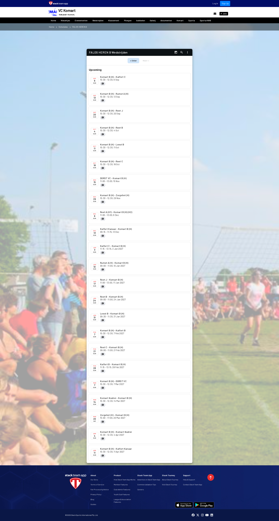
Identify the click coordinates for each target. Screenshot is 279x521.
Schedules (63, 27)
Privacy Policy (96, 494)
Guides (93, 504)
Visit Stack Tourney (169, 484)
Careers (140, 489)
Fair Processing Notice (100, 489)
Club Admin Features (122, 489)
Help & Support (189, 480)
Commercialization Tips (146, 484)
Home (51, 27)
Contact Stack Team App (192, 484)
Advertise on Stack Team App (148, 480)
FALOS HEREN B (79, 27)
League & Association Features (122, 500)
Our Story (94, 480)
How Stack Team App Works (124, 480)
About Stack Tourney (170, 480)
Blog (92, 499)
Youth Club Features (122, 494)
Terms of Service (97, 484)
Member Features (121, 484)
